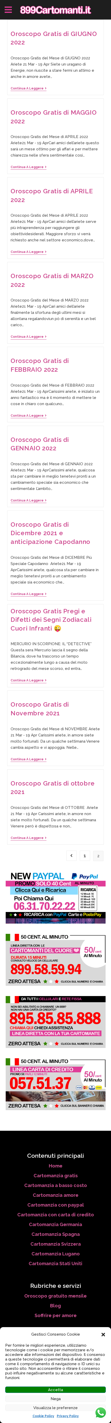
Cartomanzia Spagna (55, 1234)
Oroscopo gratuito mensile (55, 1296)
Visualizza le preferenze (55, 1408)
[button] (103, 1334)
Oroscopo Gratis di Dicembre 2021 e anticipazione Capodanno (50, 533)
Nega (56, 1399)
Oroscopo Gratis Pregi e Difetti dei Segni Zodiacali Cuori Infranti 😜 (51, 619)
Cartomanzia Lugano (55, 1253)
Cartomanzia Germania (55, 1224)
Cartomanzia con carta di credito (55, 1214)
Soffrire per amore (56, 1315)
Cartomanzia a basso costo (55, 1185)
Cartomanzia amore (55, 1195)
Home (55, 1166)
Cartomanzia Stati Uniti (55, 1263)
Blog (55, 1305)
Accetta (55, 1390)
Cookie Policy (43, 1416)
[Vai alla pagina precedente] (71, 856)
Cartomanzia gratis (56, 1175)
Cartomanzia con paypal (55, 1205)
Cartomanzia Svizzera (55, 1244)
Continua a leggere (28, 88)
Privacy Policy (68, 1416)
